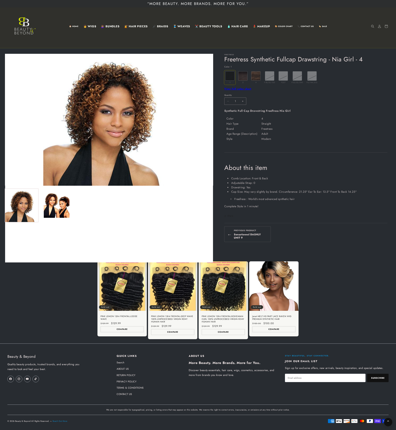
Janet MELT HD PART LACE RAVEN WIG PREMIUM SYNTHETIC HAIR (272, 317)
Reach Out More (60, 421)
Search (120, 362)
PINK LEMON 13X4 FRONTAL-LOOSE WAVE (119, 317)
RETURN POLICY (126, 375)
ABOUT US (123, 369)
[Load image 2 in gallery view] (56, 205)
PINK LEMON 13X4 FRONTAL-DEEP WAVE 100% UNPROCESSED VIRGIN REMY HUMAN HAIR (172, 319)
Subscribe (378, 377)
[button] (90, 26)
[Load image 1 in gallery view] (21, 205)
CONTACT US (124, 394)
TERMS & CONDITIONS (130, 388)
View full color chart (237, 89)
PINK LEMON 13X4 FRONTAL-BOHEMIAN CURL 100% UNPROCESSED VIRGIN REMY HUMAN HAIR (223, 319)
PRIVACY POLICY (126, 381)
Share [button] (230, 215)
